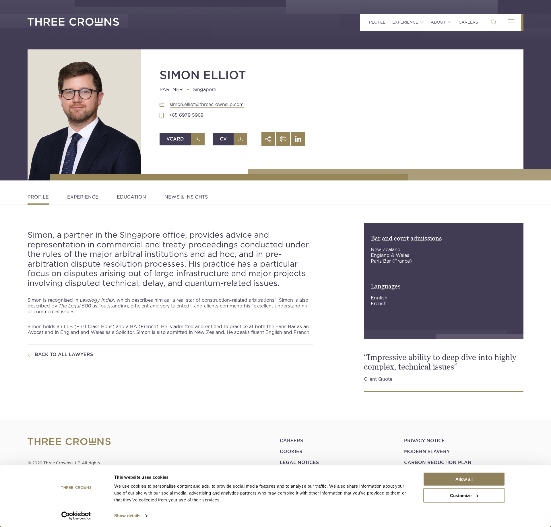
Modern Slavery (427, 451)
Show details (127, 515)
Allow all (464, 479)
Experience (82, 197)
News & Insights (186, 197)
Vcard (175, 139)
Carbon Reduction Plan (438, 462)
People (377, 22)
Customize (461, 495)
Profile (38, 197)
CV (223, 139)
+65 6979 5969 (186, 115)
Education (131, 197)
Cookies (291, 451)
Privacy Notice (424, 440)
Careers (468, 22)
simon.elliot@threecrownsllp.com (207, 104)
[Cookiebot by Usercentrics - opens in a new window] (76, 515)
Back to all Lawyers (64, 354)
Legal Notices (299, 462)
